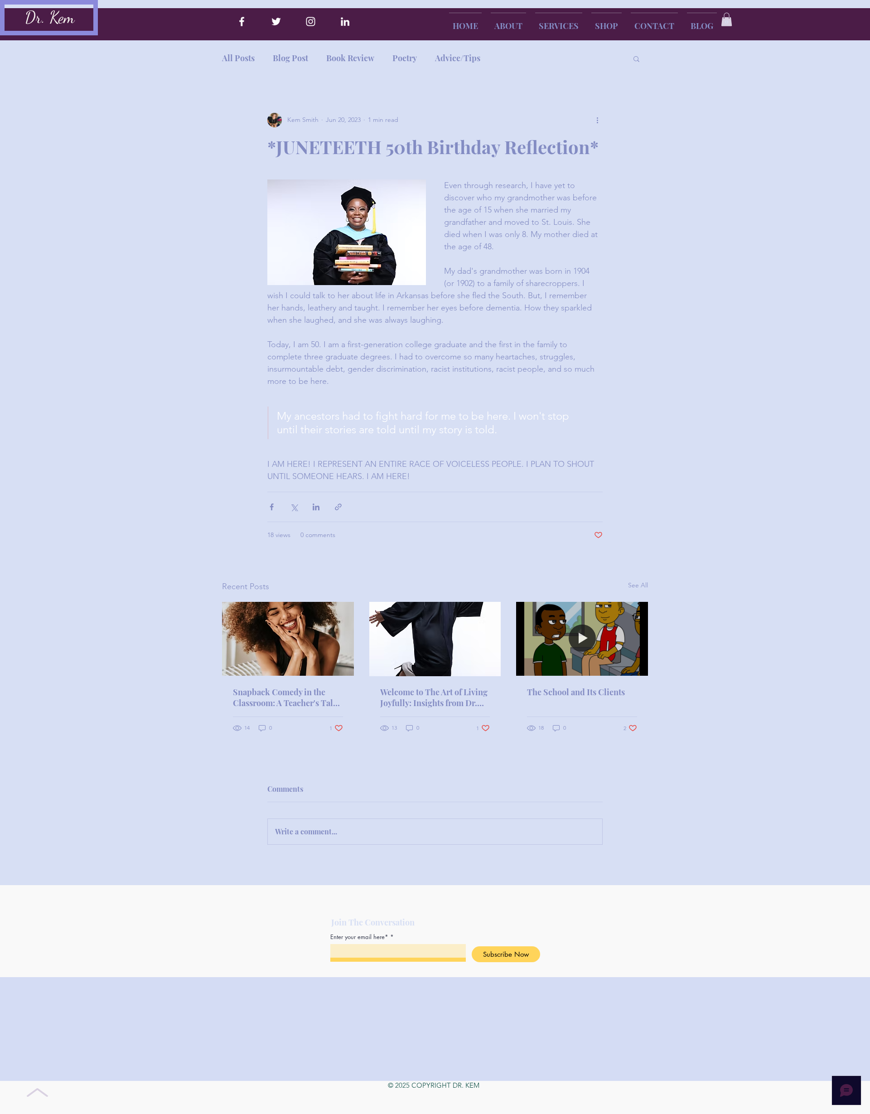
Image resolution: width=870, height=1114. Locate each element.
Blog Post (290, 58)
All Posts (238, 58)
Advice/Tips (457, 58)
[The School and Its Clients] (582, 639)
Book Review (350, 58)
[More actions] (597, 120)
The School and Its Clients (576, 692)
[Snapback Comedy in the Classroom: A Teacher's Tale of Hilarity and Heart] (288, 639)
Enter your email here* (359, 937)
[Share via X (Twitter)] (294, 507)
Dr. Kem (49, 17)
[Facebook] (242, 21)
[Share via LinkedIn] (316, 507)
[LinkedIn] (345, 21)
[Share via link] (338, 507)
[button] (726, 19)
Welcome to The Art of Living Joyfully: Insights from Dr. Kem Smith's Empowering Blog (434, 697)
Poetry (404, 58)
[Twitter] (276, 21)
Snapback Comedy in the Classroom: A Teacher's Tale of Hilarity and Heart (285, 697)
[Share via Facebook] (271, 507)
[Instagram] (310, 21)
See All (638, 585)
